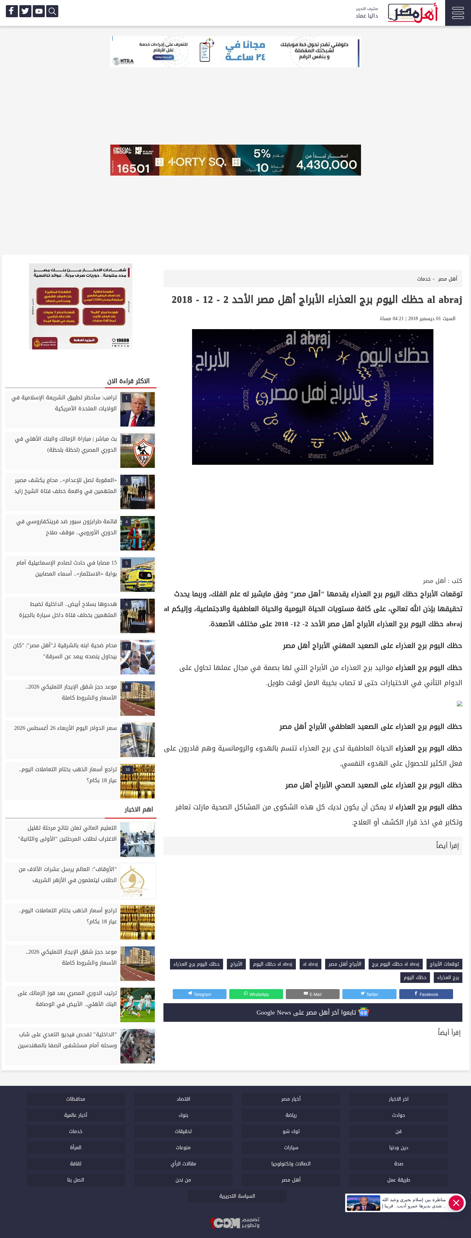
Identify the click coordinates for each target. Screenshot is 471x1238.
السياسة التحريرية (237, 1196)
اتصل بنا (75, 1180)
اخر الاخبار (399, 1099)
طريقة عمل (398, 1180)
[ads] (235, 52)
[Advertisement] (312, 523)
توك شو (291, 1131)
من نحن (183, 1180)
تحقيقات (183, 1131)
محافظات (75, 1099)
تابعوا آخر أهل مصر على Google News (307, 1012)
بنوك (183, 1115)
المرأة (75, 1147)
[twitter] (25, 11)
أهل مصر (434, 581)
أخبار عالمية (75, 1115)
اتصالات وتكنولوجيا (291, 1163)
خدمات (75, 1131)
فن (398, 1131)
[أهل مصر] (412, 14)
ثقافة (75, 1163)
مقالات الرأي (183, 1163)
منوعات (183, 1147)
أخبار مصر (291, 1099)
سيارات (291, 1147)
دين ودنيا (398, 1147)
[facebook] (12, 11)
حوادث (398, 1115)
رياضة (291, 1115)
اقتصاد (183, 1099)
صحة (398, 1163)
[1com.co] (235, 1223)
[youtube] (39, 11)
